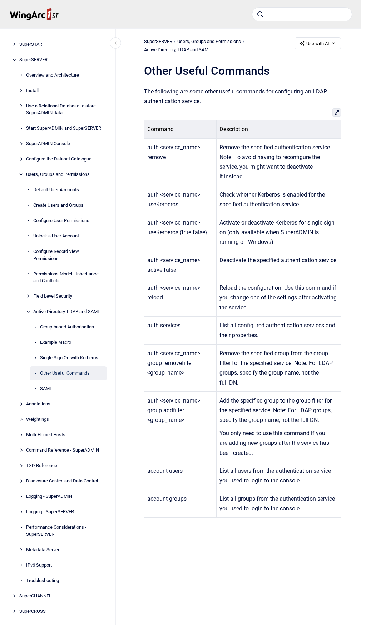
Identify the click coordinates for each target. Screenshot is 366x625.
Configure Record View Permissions (56, 255)
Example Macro (55, 342)
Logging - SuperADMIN (49, 496)
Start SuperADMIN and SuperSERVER (63, 128)
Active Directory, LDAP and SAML (66, 311)
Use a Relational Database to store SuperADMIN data (61, 109)
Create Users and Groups (58, 205)
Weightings (37, 419)
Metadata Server (42, 549)
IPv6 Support (39, 565)
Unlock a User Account (56, 236)
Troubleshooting (42, 580)
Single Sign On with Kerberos (69, 357)
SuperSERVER (33, 59)
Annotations (38, 404)
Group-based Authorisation (67, 327)
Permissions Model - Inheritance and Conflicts (66, 277)
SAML (46, 388)
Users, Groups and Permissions (58, 174)
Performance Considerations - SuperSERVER (56, 530)
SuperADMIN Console (48, 143)
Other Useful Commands (65, 373)
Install (32, 90)
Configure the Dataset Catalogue (59, 159)
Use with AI (317, 43)
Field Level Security (52, 296)
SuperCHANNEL (35, 595)
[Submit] (260, 14)
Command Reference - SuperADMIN (62, 450)
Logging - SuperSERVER (50, 511)
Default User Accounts (56, 189)
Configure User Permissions (61, 220)
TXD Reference (41, 465)
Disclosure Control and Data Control (62, 481)
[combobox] (302, 14)
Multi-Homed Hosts (45, 434)
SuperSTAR (30, 44)
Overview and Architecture (52, 75)
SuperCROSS (32, 611)
